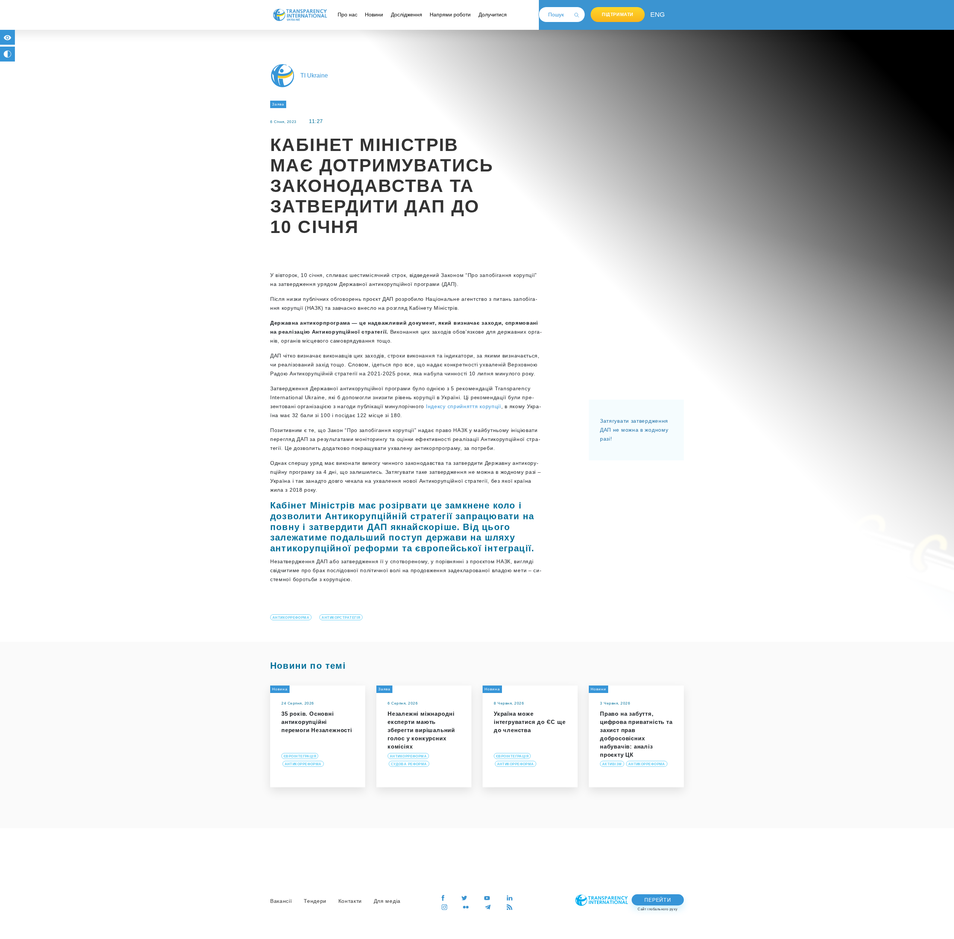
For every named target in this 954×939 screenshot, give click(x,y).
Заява (278, 104)
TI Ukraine (314, 75)
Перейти (657, 900)
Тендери (315, 901)
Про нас (347, 15)
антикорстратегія (341, 618)
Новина (280, 689)
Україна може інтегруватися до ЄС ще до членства (530, 721)
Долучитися (492, 15)
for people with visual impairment (7, 37)
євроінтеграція (300, 756)
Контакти (350, 901)
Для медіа (387, 901)
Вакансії (281, 901)
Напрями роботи (450, 15)
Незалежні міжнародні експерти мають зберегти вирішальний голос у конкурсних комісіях (421, 730)
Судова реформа (409, 764)
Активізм (612, 764)
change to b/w (7, 54)
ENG (655, 14)
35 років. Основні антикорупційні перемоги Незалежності (316, 721)
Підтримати (618, 14)
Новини (374, 15)
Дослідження (406, 15)
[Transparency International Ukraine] (300, 14)
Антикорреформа (290, 618)
